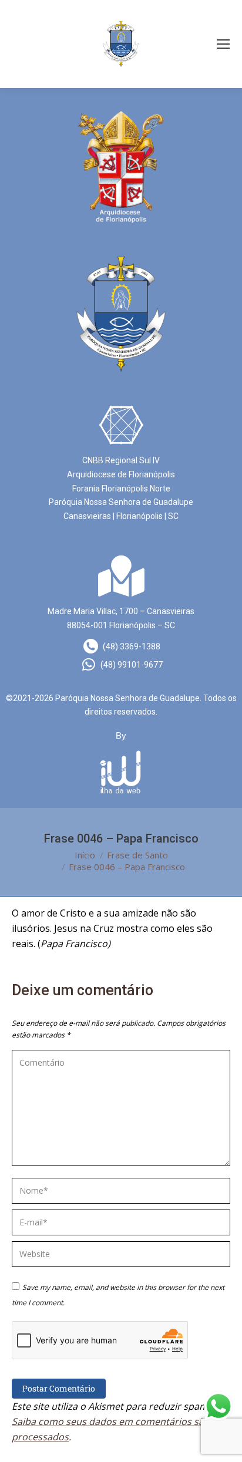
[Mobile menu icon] (223, 44)
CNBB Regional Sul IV (121, 460)
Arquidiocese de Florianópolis (121, 474)
